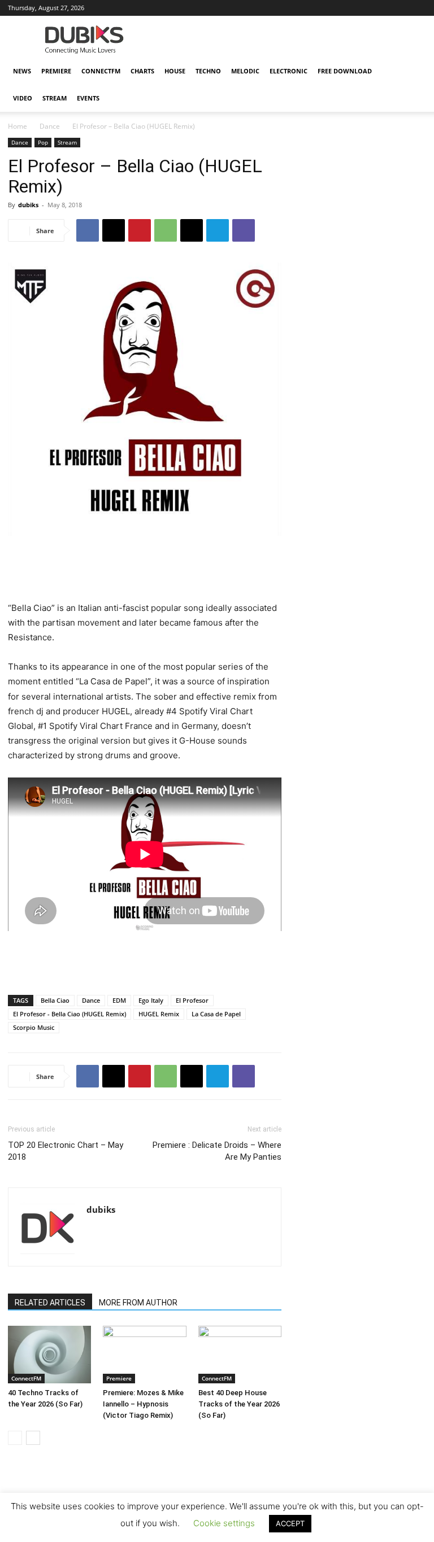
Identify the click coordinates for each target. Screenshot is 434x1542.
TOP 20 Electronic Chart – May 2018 (65, 1151)
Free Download (345, 71)
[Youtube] (417, 8)
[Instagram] (287, 8)
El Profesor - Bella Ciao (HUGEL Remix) (69, 1014)
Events (88, 98)
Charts (142, 71)
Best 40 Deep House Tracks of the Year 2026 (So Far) (239, 1403)
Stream (54, 98)
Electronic (288, 71)
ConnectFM (100, 71)
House (174, 71)
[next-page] (33, 1438)
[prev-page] (15, 1438)
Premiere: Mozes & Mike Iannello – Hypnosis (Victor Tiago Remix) (143, 1403)
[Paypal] (324, 8)
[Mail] (305, 8)
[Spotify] (361, 8)
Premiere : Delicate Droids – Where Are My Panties (217, 1151)
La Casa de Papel (216, 1014)
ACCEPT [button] (290, 1523)
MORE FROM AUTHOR (138, 1302)
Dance (50, 126)
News (22, 71)
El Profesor (192, 1000)
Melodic (245, 71)
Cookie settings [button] (224, 1523)
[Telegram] (217, 230)
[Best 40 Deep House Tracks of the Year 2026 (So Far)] (239, 1354)
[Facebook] (268, 8)
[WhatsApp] (165, 230)
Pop (43, 142)
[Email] (191, 230)
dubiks (28, 204)
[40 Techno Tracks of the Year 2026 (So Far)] (49, 1354)
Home (17, 126)
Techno (208, 71)
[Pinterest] (139, 230)
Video (22, 98)
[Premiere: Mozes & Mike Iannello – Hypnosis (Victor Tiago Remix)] (144, 1354)
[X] (398, 8)
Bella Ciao (55, 1000)
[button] (412, 71)
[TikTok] (380, 8)
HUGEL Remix (158, 1014)
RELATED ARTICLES (50, 1302)
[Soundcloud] (343, 8)
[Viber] (243, 230)
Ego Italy (150, 1000)
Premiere (56, 71)
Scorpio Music (33, 1027)
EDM (119, 1000)
